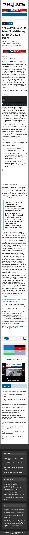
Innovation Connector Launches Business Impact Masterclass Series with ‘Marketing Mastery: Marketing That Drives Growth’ (13, 417)
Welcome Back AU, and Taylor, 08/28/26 (13, 483)
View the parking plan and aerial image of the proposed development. (14, 300)
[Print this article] (20, 351)
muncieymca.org (20, 306)
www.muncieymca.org (17, 326)
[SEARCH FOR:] (14, 18)
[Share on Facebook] (9, 346)
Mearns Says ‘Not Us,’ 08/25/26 (11, 492)
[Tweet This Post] (20, 346)
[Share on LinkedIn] (9, 348)
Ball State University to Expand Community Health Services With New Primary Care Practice (12, 428)
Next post (19, 359)
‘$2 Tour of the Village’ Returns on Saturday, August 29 (13, 407)
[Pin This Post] (20, 348)
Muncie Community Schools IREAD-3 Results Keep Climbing (14, 404)
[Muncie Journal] (14, 4)
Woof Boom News (9, 479)
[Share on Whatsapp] (9, 354)
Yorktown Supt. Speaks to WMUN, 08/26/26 (13, 491)
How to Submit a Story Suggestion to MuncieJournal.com (14, 391)
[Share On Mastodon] (20, 354)
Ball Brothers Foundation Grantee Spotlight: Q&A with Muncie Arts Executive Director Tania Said (13, 411)
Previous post (10, 359)
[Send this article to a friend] (9, 351)
